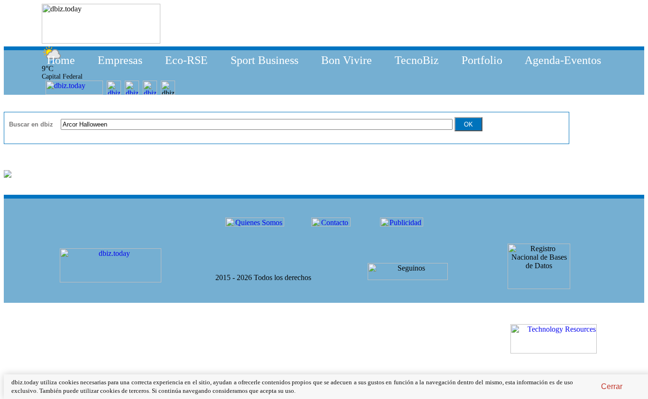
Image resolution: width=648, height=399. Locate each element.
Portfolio (482, 60)
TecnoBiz (417, 60)
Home (61, 60)
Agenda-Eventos (563, 60)
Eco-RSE (186, 60)
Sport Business (264, 60)
